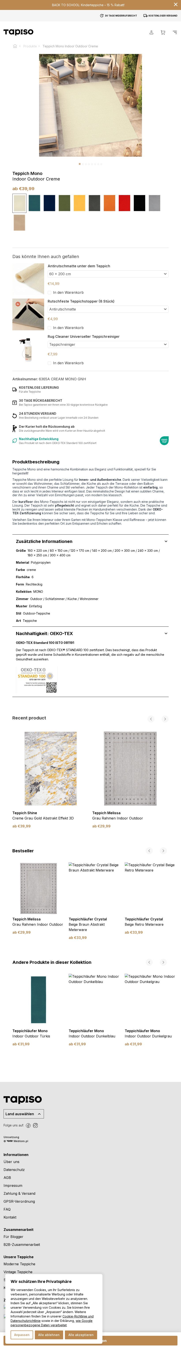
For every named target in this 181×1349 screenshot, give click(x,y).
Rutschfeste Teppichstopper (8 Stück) (81, 301)
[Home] (17, 46)
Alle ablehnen (49, 1335)
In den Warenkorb (68, 292)
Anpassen (22, 1335)
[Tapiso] (18, 32)
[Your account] (151, 32)
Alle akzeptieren (81, 1335)
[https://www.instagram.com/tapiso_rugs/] (35, 1125)
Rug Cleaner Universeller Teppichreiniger (84, 336)
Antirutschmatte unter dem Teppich (79, 266)
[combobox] (108, 273)
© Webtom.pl (16, 1141)
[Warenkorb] (163, 32)
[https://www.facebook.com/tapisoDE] (28, 1125)
